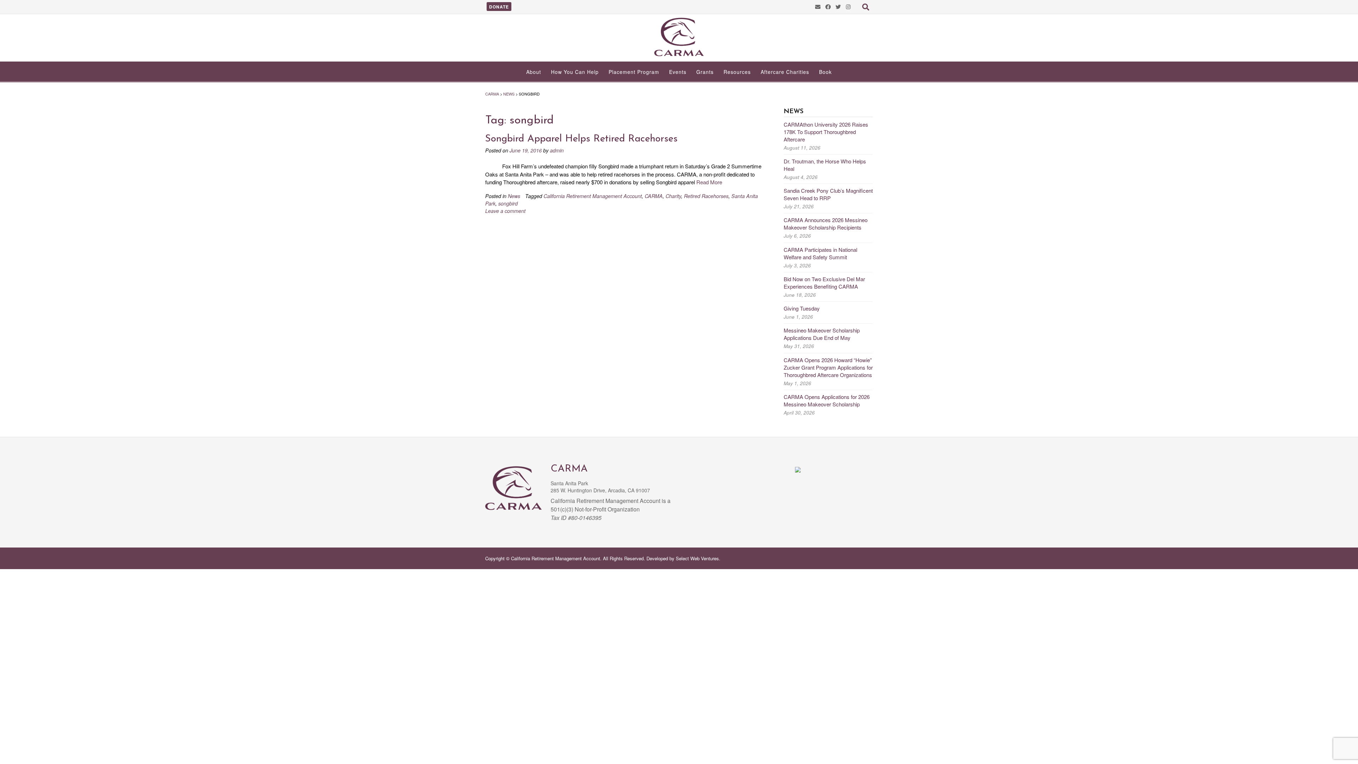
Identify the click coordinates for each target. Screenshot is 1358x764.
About (533, 71)
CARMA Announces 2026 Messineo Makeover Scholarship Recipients (825, 223)
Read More (709, 182)
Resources (737, 71)
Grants (705, 71)
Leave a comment (505, 210)
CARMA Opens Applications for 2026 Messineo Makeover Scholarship (827, 400)
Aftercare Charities (785, 71)
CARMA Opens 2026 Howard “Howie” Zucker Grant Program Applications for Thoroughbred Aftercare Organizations (828, 367)
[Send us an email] (818, 7)
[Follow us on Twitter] (838, 7)
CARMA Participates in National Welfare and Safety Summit (820, 253)
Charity (673, 195)
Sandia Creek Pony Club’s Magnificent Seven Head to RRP (828, 194)
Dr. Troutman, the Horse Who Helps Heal (825, 164)
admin (557, 150)
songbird (508, 203)
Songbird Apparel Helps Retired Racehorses (581, 139)
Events (677, 71)
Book (825, 71)
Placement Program (634, 71)
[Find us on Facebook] (828, 7)
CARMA (654, 195)
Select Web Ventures (697, 558)
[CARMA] (679, 37)
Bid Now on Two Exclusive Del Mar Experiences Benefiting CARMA (824, 282)
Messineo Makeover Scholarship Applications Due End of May (822, 333)
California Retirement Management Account (593, 195)
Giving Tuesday (802, 308)
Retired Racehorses (706, 195)
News (514, 195)
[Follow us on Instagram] (848, 7)
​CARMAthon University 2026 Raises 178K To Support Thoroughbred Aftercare (826, 132)
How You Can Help (575, 71)
